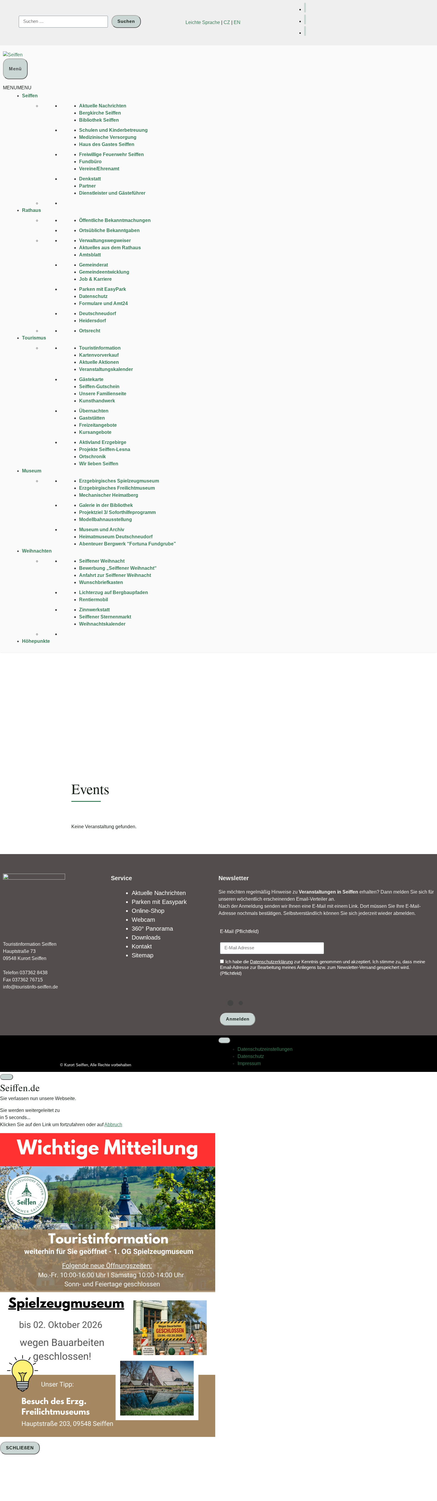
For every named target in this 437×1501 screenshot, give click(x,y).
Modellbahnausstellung (105, 519)
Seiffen (30, 95)
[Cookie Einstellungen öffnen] (44, 1478)
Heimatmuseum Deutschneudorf (116, 536)
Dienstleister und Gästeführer (112, 193)
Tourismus (34, 337)
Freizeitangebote (98, 425)
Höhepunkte (36, 641)
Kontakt (142, 946)
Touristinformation (100, 347)
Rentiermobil (93, 599)
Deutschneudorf (97, 313)
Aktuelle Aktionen (99, 362)
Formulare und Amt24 (103, 303)
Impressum (249, 1063)
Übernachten (94, 410)
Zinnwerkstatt (94, 609)
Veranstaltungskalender (106, 369)
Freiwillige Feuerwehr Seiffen (111, 154)
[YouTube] (305, 19)
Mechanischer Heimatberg (108, 495)
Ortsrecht (89, 330)
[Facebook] (305, 7)
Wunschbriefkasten (101, 582)
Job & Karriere (95, 279)
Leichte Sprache (203, 22)
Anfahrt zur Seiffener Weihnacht (115, 575)
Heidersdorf (92, 320)
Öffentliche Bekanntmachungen (115, 220)
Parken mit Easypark (159, 902)
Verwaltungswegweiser (105, 240)
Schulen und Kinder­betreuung (113, 130)
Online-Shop (148, 910)
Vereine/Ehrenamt (99, 168)
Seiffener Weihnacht (102, 561)
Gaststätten (92, 418)
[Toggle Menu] (224, 1040)
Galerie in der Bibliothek (106, 505)
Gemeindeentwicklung (104, 272)
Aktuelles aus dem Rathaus (110, 247)
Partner (87, 185)
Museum (31, 470)
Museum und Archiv (101, 529)
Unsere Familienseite (102, 393)
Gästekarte (91, 379)
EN (237, 22)
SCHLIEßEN (20, 1447)
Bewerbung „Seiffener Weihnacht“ (118, 568)
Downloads (146, 937)
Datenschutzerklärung (271, 961)
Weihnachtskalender (102, 623)
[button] (17, 87)
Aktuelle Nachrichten (102, 105)
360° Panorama (152, 928)
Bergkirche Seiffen (100, 112)
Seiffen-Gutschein (99, 386)
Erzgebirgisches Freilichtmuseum (117, 488)
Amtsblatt (90, 254)
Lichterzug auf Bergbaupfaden (113, 592)
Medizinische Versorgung (107, 137)
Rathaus (31, 210)
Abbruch (113, 1124)
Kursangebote (95, 432)
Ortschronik (92, 456)
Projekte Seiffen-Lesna (104, 449)
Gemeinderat (93, 264)
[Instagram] (305, 31)
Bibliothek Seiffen (99, 120)
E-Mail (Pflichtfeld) (239, 931)
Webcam (143, 919)
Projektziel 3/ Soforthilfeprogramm (117, 512)
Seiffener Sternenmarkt (105, 616)
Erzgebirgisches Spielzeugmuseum (119, 480)
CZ (227, 22)
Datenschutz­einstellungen (265, 1049)
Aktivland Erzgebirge (102, 442)
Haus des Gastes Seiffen (106, 144)
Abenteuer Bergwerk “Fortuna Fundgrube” (127, 543)
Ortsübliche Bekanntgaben (109, 230)
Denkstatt (90, 178)
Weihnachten (37, 550)
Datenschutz (93, 296)
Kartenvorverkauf (99, 355)
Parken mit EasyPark (102, 289)
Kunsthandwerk (97, 400)
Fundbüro (90, 161)
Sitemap (142, 955)
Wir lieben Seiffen (98, 463)
